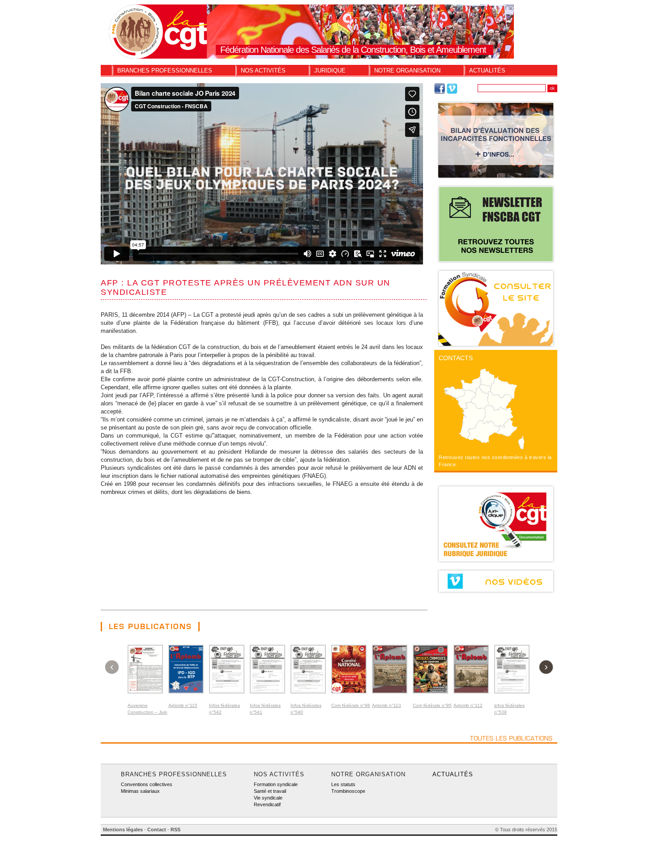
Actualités (487, 70)
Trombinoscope (348, 791)
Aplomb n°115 (182, 705)
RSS (175, 829)
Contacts (456, 358)
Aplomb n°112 (468, 705)
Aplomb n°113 (386, 705)
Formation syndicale (276, 784)
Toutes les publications (511, 738)
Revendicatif (267, 804)
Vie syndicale (268, 797)
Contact (156, 829)
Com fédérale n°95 (432, 705)
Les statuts (343, 784)
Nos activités (263, 70)
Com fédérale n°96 (350, 705)
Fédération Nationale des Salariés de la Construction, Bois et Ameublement (353, 50)
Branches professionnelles (164, 70)
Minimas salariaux (140, 791)
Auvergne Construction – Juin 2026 (147, 712)
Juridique (330, 70)
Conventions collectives (146, 784)
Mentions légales (123, 829)
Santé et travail (270, 791)
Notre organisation (407, 70)
